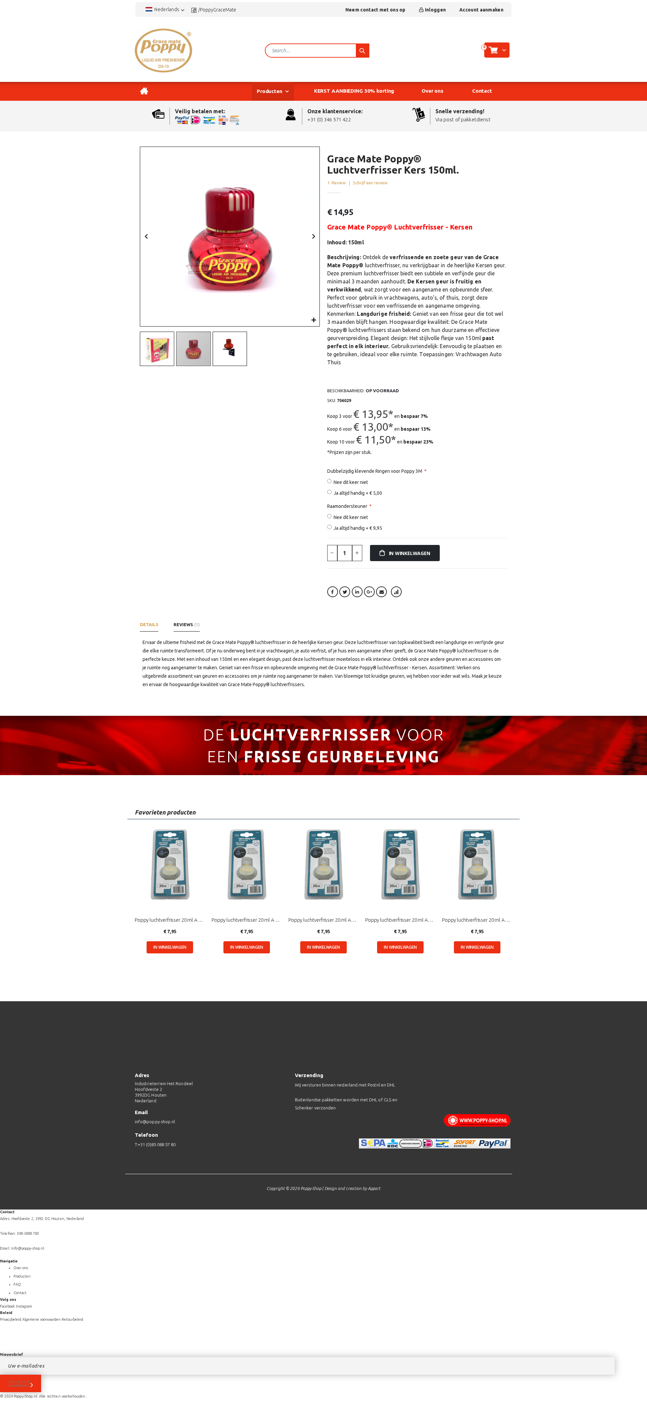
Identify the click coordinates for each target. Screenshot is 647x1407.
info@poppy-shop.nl (155, 1121)
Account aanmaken (481, 9)
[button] (313, 320)
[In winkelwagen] (170, 947)
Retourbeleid (72, 1319)
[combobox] (317, 50)
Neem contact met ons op (375, 9)
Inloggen (435, 9)
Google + (369, 591)
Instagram (24, 1306)
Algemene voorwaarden (41, 1319)
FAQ (17, 1284)
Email (381, 591)
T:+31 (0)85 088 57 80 (155, 1144)
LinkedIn (357, 591)
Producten (22, 1276)
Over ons (20, 1268)
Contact (20, 1293)
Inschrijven (19, 1385)
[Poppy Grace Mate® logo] (163, 50)
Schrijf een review (370, 182)
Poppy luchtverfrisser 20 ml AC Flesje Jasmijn (170, 920)
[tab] (151, 626)
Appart (374, 1188)
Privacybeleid (10, 1319)
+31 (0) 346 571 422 (329, 119)
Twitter (344, 591)
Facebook (332, 591)
